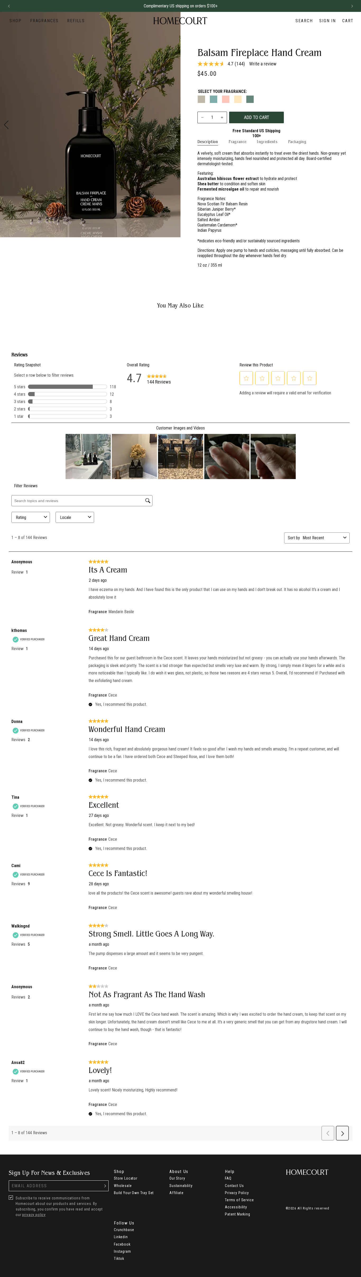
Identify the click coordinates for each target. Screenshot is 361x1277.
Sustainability (181, 1186)
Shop (16, 20)
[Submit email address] (105, 1185)
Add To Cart (256, 117)
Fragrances (44, 20)
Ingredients (267, 141)
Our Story (177, 1178)
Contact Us (234, 1186)
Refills (76, 20)
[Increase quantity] (222, 117)
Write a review (262, 64)
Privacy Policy (237, 1193)
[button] (9, 6)
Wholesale (123, 1186)
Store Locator (125, 1178)
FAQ (228, 1178)
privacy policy (34, 1215)
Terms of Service (239, 1200)
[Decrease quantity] (202, 117)
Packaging (297, 141)
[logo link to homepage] (180, 20)
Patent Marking (237, 1214)
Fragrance (238, 141)
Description (207, 141)
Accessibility (236, 1207)
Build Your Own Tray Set (134, 1193)
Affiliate (176, 1193)
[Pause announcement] (342, 6)
